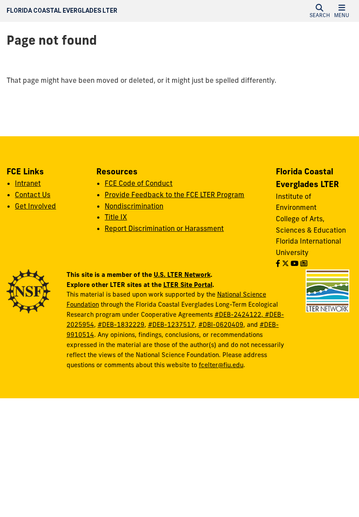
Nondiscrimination (134, 206)
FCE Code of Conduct (138, 183)
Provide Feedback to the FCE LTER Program (174, 194)
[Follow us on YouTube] (295, 263)
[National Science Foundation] (28, 290)
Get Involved (35, 206)
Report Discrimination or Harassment (164, 228)
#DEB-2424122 (238, 315)
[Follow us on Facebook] (278, 263)
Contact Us (32, 194)
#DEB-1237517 (171, 325)
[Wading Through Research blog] (303, 263)
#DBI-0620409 (220, 325)
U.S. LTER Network (182, 274)
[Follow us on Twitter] (285, 263)
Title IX (116, 216)
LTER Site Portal (187, 284)
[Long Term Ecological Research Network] (327, 290)
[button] (320, 11)
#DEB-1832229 (121, 325)
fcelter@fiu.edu (221, 365)
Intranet (28, 183)
